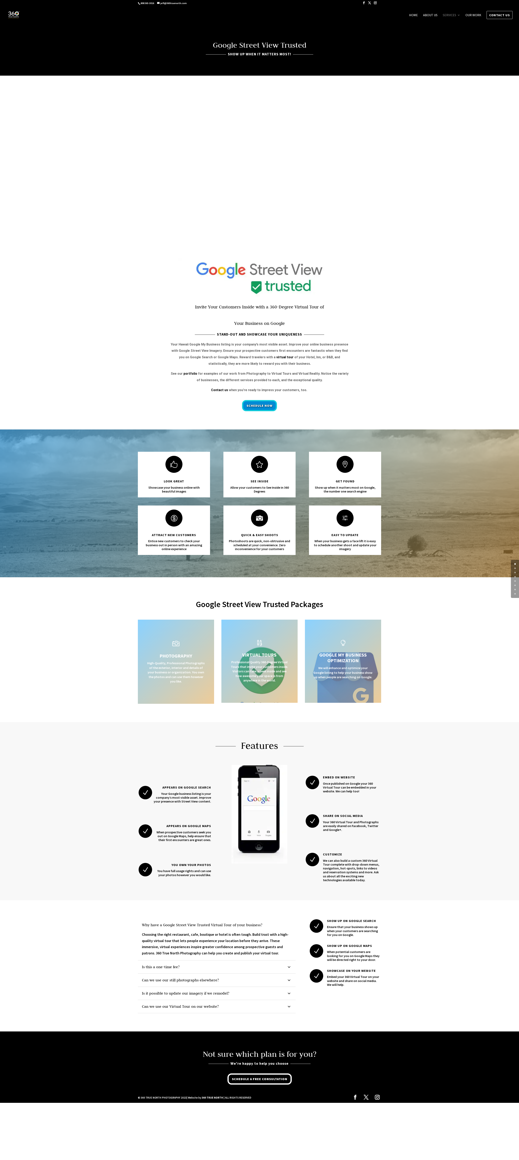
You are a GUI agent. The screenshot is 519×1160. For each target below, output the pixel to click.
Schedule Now (259, 405)
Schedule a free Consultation (259, 1079)
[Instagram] (375, 4)
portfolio (190, 374)
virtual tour (285, 357)
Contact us (219, 390)
